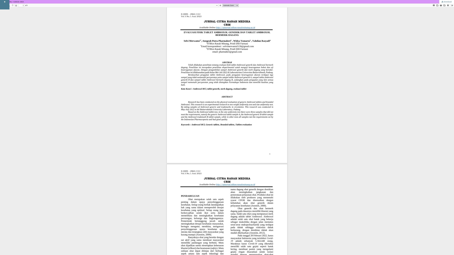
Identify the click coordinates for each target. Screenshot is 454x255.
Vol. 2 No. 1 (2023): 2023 (14, 2)
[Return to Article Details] (4, 4)
